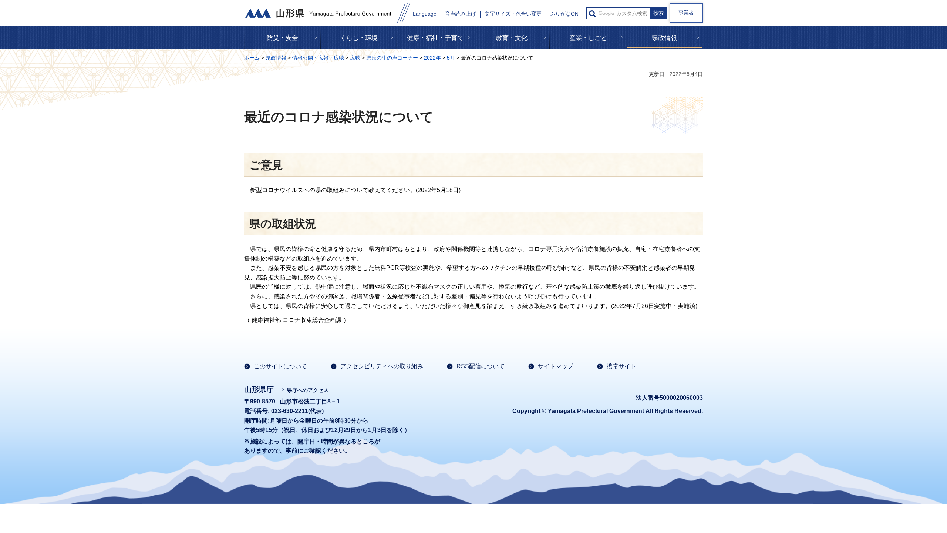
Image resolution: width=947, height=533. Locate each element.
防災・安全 (282, 37)
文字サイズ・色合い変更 (513, 14)
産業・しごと (588, 37)
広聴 (356, 58)
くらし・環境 (359, 37)
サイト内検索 (592, 13)
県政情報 (664, 37)
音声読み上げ (460, 14)
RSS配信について (480, 366)
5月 (451, 58)
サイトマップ (555, 366)
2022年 (432, 58)
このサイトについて (280, 366)
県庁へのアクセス (307, 390)
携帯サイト (621, 366)
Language (425, 14)
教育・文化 (512, 37)
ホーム (252, 58)
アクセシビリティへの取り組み (381, 366)
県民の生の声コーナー (392, 58)
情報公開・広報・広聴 (318, 58)
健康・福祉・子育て (435, 37)
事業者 (686, 13)
